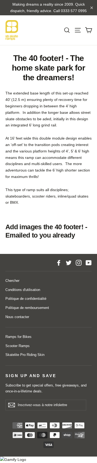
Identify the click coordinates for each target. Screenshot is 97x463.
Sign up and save (30, 376)
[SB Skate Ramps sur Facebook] (59, 262)
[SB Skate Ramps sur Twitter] (69, 262)
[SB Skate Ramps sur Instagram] (79, 262)
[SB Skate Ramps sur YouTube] (89, 262)
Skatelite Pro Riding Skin (24, 355)
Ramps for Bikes (18, 337)
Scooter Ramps (17, 346)
